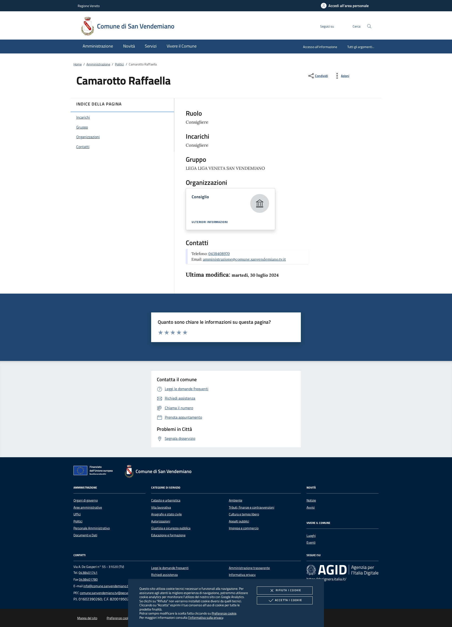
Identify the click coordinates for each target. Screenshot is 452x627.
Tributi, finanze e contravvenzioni (251, 507)
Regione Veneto (89, 5)
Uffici (77, 514)
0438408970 (219, 253)
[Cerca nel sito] (369, 26)
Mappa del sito (87, 618)
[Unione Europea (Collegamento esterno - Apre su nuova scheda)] (94, 471)
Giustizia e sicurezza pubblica (170, 528)
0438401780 (88, 579)
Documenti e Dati (85, 535)
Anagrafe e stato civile (166, 514)
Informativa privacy (242, 574)
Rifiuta (288, 590)
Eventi (311, 542)
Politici (119, 64)
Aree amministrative (87, 507)
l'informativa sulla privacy (205, 617)
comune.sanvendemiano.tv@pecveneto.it (109, 592)
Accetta (288, 600)
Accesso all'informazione (320, 46)
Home (77, 64)
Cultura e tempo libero (244, 514)
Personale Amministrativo (91, 528)
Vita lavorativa (161, 507)
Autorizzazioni (160, 521)
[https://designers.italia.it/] (343, 570)
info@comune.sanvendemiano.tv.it (107, 586)
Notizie (311, 500)
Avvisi (311, 507)
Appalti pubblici (239, 521)
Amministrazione (98, 64)
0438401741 (88, 572)
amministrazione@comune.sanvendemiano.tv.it (244, 259)
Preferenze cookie (224, 613)
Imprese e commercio (243, 528)
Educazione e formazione (168, 535)
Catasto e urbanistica (165, 500)
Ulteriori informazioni (210, 222)
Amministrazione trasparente (249, 567)
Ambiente (235, 500)
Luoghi (311, 535)
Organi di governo (85, 500)
